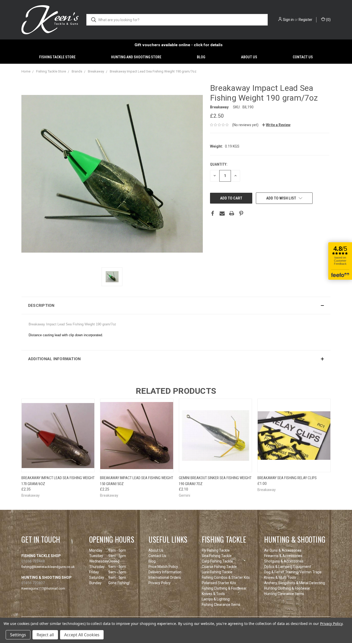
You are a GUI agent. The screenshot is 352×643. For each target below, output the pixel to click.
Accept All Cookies (81, 635)
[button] (176, 305)
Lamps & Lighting (216, 599)
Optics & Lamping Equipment (287, 567)
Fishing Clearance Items (221, 604)
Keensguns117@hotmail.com (43, 588)
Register (305, 20)
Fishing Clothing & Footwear (224, 588)
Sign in (288, 20)
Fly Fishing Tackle (216, 550)
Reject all (45, 635)
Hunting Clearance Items (284, 594)
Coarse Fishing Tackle (219, 567)
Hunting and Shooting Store (136, 57)
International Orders (164, 577)
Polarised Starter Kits (219, 583)
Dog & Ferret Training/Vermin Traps (293, 572)
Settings (18, 635)
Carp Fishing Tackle (217, 561)
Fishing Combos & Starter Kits (226, 577)
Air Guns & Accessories (282, 550)
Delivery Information (164, 572)
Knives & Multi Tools (280, 577)
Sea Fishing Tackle (217, 556)
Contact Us (303, 57)
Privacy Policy (159, 583)
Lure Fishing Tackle (217, 572)
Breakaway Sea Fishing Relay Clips (287, 478)
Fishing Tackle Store (57, 57)
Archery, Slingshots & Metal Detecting (294, 583)
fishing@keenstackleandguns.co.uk (48, 567)
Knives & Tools (213, 594)
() (328, 20)
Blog (201, 57)
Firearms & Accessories (283, 556)
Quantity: (218, 164)
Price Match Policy (163, 567)
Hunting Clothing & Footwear (287, 588)
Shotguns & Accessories (284, 561)
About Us (249, 57)
